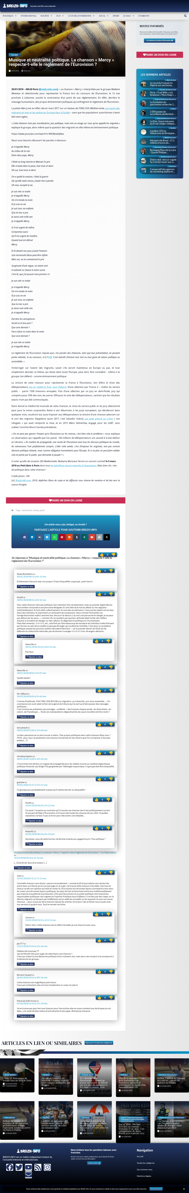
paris (42, 510)
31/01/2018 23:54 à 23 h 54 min (32, 946)
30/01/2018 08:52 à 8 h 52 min (31, 600)
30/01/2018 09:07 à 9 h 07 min (31, 673)
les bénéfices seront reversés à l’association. (74, 465)
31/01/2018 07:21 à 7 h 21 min (31, 878)
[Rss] (37, 1167)
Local (102, 15)
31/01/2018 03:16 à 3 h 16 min (28, 857)
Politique (8, 15)
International (28, 15)
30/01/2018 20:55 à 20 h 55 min (40, 646)
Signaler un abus (26, 586)
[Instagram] (47, 1167)
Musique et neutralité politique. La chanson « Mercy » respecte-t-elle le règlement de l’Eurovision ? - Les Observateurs (65, 852)
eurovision (27, 510)
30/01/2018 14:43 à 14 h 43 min (32, 758)
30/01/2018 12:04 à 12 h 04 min (32, 730)
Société (45, 15)
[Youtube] (28, 1167)
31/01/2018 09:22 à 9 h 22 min (40, 805)
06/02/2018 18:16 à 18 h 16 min (32, 977)
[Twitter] (19, 1167)
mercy (36, 510)
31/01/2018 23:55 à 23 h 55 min (40, 920)
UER (50, 357)
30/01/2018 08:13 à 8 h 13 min (31, 576)
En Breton (143, 15)
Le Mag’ (127, 15)
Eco (58, 15)
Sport (116, 15)
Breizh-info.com (48, 89)
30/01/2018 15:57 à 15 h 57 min (32, 784)
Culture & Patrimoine (79, 15)
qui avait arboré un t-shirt (98, 418)
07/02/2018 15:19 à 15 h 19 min (32, 1003)
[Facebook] (9, 1167)
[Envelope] (28, 1174)
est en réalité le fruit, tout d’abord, (47, 387)
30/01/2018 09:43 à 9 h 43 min (31, 696)
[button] (185, 15)
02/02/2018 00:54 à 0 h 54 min (40, 834)
